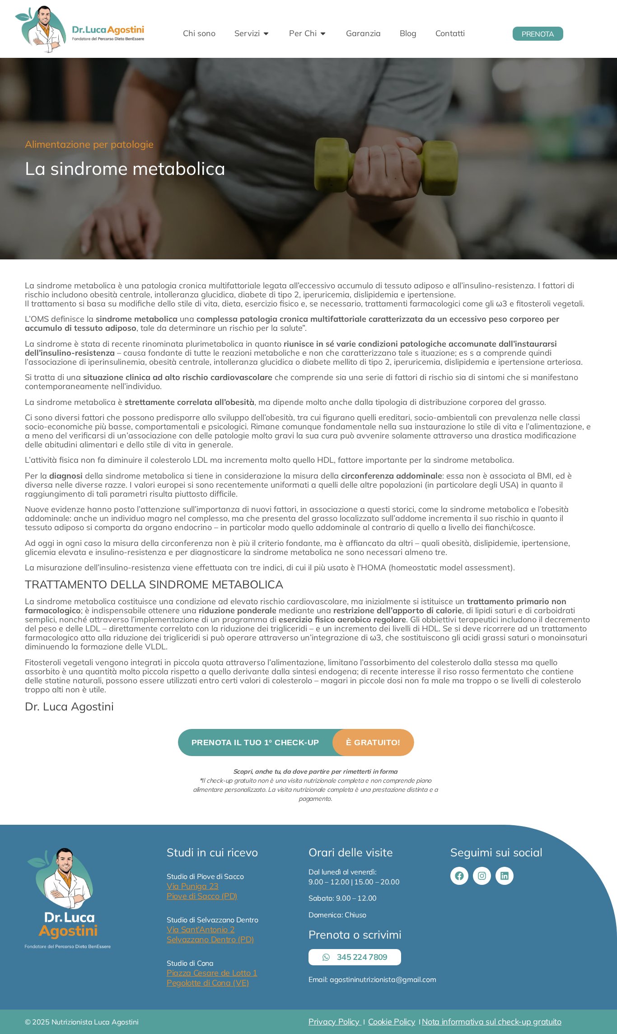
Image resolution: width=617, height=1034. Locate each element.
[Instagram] (482, 876)
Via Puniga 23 (193, 886)
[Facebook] (459, 876)
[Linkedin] (504, 876)
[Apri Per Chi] (323, 33)
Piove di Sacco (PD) (202, 896)
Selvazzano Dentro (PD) (210, 939)
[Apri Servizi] (266, 33)
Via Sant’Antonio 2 (201, 929)
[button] (296, 742)
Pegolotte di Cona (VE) (208, 983)
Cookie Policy (391, 1021)
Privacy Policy (335, 1021)
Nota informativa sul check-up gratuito (491, 1021)
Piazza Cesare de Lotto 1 (212, 973)
